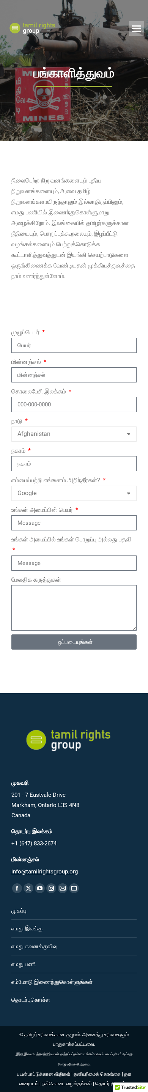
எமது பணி (23, 964)
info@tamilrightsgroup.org (44, 871)
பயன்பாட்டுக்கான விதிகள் (43, 1074)
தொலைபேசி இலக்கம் (39, 391)
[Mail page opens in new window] (63, 888)
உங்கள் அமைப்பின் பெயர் (42, 509)
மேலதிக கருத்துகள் (36, 579)
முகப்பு (19, 910)
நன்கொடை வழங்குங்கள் (67, 1083)
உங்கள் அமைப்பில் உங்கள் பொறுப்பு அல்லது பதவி (71, 539)
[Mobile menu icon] (136, 28)
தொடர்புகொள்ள (30, 999)
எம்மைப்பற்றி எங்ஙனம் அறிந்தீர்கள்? (56, 480)
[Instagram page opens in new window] (51, 888)
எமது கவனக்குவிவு (34, 946)
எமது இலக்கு (27, 928)
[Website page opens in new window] (74, 888)
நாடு (17, 421)
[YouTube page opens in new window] (40, 888)
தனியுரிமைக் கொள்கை (97, 1074)
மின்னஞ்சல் (27, 361)
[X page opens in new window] (28, 888)
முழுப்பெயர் (26, 332)
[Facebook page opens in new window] (17, 888)
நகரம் (19, 450)
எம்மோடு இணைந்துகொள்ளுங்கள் (52, 982)
